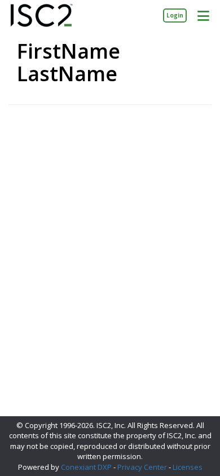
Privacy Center (142, 467)
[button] (203, 15)
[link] (175, 15)
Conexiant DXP (86, 467)
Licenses (188, 467)
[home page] (41, 15)
